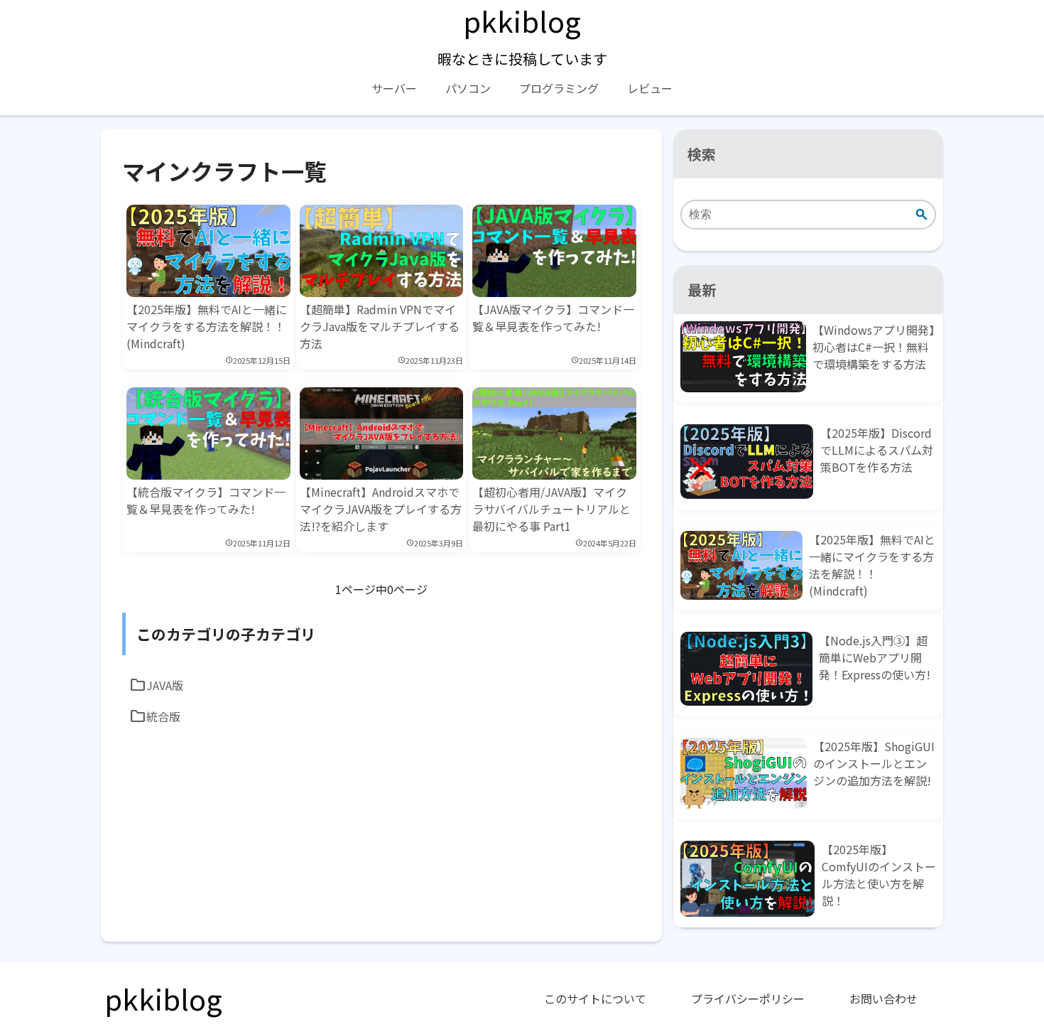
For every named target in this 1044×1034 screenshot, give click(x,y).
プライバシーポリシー (748, 998)
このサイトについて (595, 998)
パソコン (468, 88)
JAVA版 (156, 685)
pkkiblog (522, 20)
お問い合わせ (883, 998)
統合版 (154, 716)
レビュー (650, 88)
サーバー (394, 88)
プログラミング (559, 88)
